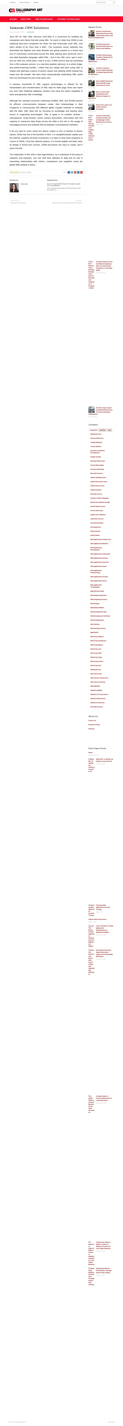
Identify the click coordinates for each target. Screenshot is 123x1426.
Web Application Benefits (99, 543)
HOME (14, 19)
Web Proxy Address (97, 636)
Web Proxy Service (96, 661)
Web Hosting (94, 624)
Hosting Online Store (97, 461)
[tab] (93, 430)
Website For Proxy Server (99, 694)
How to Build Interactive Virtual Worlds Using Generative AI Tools (104, 83)
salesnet (23, 172)
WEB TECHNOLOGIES (44, 19)
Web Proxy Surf (95, 665)
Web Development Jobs (98, 612)
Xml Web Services (14, 172)
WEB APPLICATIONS (97, 591)
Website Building (96, 690)
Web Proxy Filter (96, 653)
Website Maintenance (98, 698)
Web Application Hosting (99, 558)
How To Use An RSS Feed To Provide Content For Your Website (63, 184)
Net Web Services (96, 473)
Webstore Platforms (97, 703)
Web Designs (94, 603)
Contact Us (13, 2)
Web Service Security (97, 682)
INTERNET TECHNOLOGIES (69, 19)
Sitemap (35, 2)
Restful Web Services (97, 506)
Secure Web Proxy (96, 510)
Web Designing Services (98, 599)
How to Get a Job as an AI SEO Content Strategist (104, 107)
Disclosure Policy (25, 2)
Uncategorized (95, 527)
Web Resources (95, 670)
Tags (109, 430)
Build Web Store (95, 434)
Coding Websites (96, 442)
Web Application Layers (98, 566)
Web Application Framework (100, 554)
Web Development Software (100, 616)
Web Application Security (99, 577)
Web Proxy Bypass (96, 645)
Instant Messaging (97, 465)
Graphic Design (95, 457)
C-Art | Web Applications (19, 1422)
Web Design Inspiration (98, 595)
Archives (103, 430)
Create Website (95, 446)
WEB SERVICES (95, 686)
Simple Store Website (98, 515)
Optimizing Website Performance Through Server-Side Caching (103, 1270)
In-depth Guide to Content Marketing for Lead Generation (104, 1098)
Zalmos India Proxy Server (97, 919)
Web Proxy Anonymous (98, 641)
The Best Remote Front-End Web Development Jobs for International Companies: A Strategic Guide (104, 266)
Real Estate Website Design (100, 502)
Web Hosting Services (98, 628)
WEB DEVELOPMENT (97, 608)
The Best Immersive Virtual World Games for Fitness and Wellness (104, 46)
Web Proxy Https (96, 657)
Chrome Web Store (96, 438)
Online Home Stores (97, 486)
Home (90, 752)
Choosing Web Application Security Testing (103, 907)
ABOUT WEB (26, 19)
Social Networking (96, 523)
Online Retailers (96, 490)
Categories (94, 430)
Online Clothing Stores (98, 477)
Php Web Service (96, 494)
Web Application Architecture (100, 539)
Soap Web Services (97, 519)
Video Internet (95, 531)
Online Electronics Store (98, 482)
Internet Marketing (97, 469)
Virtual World (94, 535)
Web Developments (97, 620)
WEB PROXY (94, 632)
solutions (28, 172)
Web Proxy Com (95, 649)
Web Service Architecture (99, 678)
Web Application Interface (99, 562)
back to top (111, 1422)
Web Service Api (96, 674)
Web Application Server (98, 581)
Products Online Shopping (99, 498)
